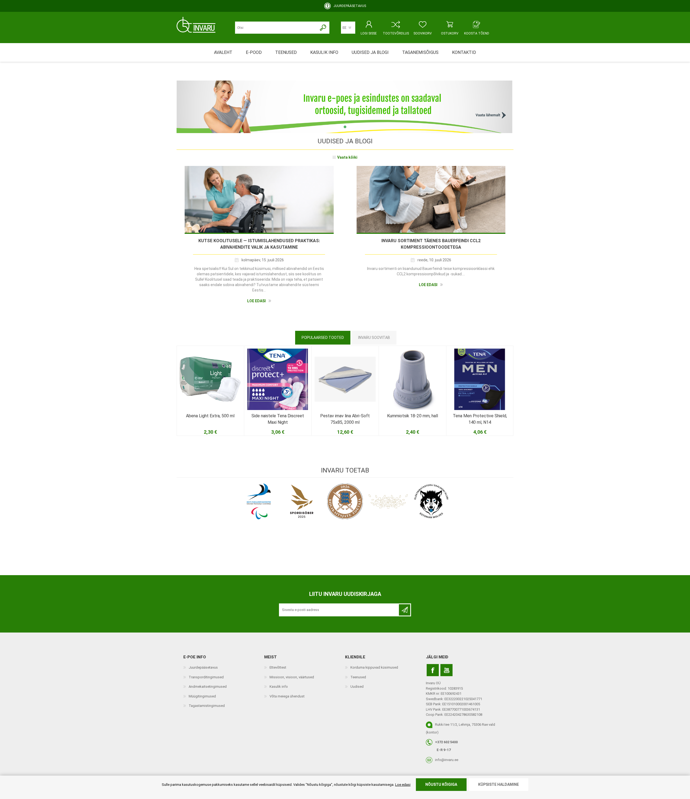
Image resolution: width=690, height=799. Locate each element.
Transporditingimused (206, 677)
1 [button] (339, 127)
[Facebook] (433, 670)
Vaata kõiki (347, 157)
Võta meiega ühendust (287, 696)
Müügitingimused (202, 696)
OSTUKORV (449, 33)
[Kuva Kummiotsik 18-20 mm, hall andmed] (412, 379)
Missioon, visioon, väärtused (292, 677)
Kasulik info (279, 687)
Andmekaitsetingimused (208, 687)
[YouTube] (446, 670)
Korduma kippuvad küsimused (374, 667)
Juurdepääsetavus (203, 667)
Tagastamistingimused (207, 706)
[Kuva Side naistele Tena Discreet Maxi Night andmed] (277, 379)
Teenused (358, 677)
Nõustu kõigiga (441, 784)
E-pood (254, 52)
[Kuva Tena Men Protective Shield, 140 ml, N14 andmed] (479, 379)
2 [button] (344, 127)
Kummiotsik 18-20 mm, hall (412, 415)
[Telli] (404, 610)
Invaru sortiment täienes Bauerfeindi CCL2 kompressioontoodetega (431, 244)
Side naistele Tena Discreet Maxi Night (277, 419)
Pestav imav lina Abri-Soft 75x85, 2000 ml (345, 419)
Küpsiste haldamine (498, 784)
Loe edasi (256, 301)
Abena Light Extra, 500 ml (210, 415)
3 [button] (350, 127)
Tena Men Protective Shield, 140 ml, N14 (480, 419)
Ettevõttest (278, 667)
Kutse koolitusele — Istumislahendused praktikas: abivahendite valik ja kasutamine (259, 244)
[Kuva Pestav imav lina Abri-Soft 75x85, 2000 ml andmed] (345, 379)
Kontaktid (464, 52)
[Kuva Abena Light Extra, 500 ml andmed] (210, 379)
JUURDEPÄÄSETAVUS (349, 6)
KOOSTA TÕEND (476, 33)
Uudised (357, 687)
